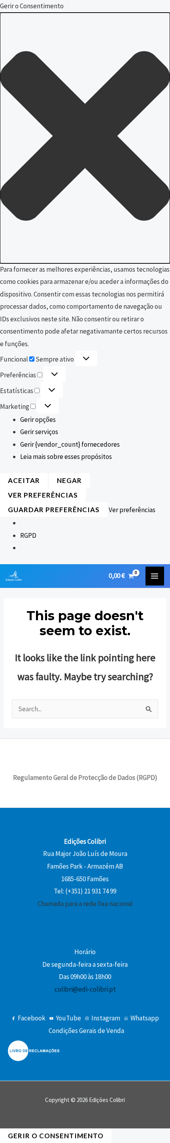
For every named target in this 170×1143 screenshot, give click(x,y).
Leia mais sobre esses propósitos (66, 456)
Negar (69, 480)
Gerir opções (38, 419)
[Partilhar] (126, 8)
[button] (85, 138)
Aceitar (24, 480)
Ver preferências (43, 495)
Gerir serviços (39, 431)
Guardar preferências (54, 509)
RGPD (28, 535)
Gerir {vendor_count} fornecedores (70, 444)
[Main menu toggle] (154, 576)
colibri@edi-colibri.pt (85, 989)
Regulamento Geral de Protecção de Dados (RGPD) (85, 777)
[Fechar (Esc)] (144, 8)
